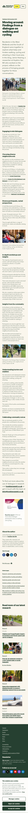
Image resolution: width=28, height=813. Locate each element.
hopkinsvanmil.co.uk (14, 486)
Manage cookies (14, 799)
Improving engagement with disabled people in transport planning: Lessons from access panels (13, 688)
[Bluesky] (11, 771)
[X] (7, 771)
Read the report (9, 515)
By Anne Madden (6, 665)
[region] (14, 795)
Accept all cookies (14, 809)
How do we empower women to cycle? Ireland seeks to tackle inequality (12, 660)
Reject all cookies (14, 804)
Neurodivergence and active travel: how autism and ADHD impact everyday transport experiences (13, 715)
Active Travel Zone (15, 176)
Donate (16, 6)
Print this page (6, 563)
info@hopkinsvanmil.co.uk (12, 491)
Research (4, 628)
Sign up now (5, 760)
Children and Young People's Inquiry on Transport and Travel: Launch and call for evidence (13, 635)
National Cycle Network (18, 194)
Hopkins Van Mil (12, 536)
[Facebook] (3, 771)
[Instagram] (19, 771)
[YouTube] (15, 771)
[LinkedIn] (22, 771)
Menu (23, 6)
